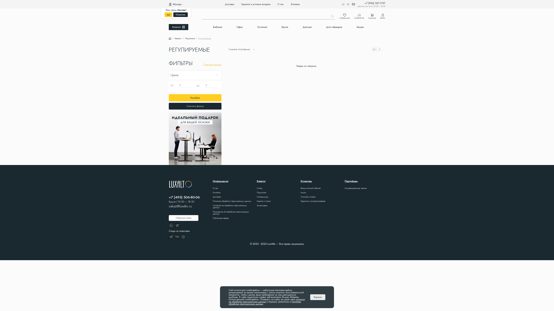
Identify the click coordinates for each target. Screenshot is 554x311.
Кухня (285, 27)
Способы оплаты (308, 196)
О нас (281, 4)
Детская (307, 27)
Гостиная (262, 27)
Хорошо (318, 297)
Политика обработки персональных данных (232, 201)
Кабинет (217, 27)
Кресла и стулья (264, 201)
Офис (240, 27)
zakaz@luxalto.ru (180, 206)
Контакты (295, 4)
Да (168, 14)
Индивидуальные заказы (356, 188)
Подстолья (261, 192)
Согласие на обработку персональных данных (230, 206)
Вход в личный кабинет (311, 188)
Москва (177, 4)
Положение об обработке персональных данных (231, 212)
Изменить (181, 14)
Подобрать (195, 97)
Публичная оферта (221, 218)
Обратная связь (183, 218)
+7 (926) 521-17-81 (375, 3)
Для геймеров (334, 27)
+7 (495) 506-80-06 (184, 197)
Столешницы (262, 196)
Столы (259, 188)
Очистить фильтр (195, 106)
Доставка (229, 4)
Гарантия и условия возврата (255, 4)
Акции (360, 27)
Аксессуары (262, 205)
